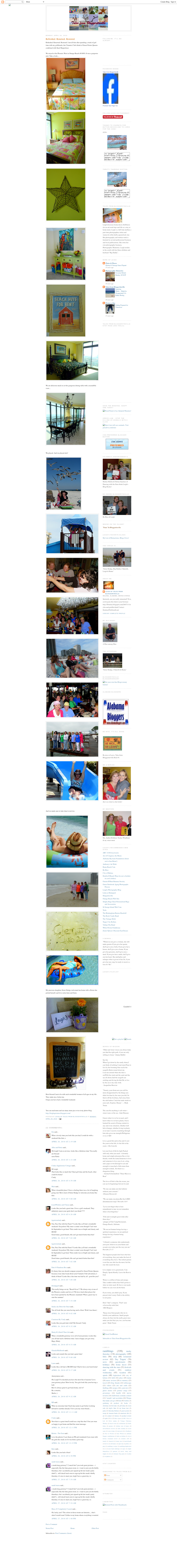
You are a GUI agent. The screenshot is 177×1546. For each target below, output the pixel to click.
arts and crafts (121, 1385)
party (104, 1411)
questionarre (120, 1362)
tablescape (127, 1383)
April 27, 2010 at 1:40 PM (64, 1518)
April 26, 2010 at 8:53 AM (64, 1344)
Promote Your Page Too (110, 105)
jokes (121, 1378)
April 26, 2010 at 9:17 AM (64, 1370)
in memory (124, 1380)
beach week (113, 1423)
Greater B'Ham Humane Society (114, 881)
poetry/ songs (122, 1390)
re (105, 1449)
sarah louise (56, 1462)
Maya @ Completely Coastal (62, 1509)
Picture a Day (110, 303)
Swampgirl (55, 1286)
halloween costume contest (121, 1395)
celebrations (122, 1423)
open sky (120, 1444)
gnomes (111, 1426)
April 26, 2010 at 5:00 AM (64, 1199)
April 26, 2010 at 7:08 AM (64, 1280)
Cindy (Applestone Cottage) (61, 1165)
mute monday (121, 1428)
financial (111, 1441)
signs (123, 1449)
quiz (106, 1418)
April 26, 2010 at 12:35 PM (64, 1443)
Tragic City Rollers (109, 922)
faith (113, 1378)
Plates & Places (111, 263)
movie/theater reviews (109, 1428)
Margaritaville (108, 895)
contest (109, 1416)
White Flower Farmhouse (111, 928)
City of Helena (108, 873)
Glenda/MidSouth (58, 1350)
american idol (125, 1413)
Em (53, 1132)
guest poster (125, 1411)
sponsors (115, 1451)
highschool (117, 1375)
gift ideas (122, 1406)
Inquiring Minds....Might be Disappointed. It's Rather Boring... (121, 292)
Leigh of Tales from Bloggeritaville (114, 592)
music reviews (111, 1380)
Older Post (95, 1528)
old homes (113, 1444)
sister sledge (111, 1431)
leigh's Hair (112, 1408)
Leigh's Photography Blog (112, 890)
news (105, 1362)
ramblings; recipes (112, 1446)
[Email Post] (60, 1119)
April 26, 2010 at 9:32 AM (64, 1396)
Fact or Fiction (109, 1433)
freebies (126, 1401)
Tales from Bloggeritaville (110, 72)
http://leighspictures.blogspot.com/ (58, 1113)
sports (105, 1375)
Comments (110, 1480)
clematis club (125, 1439)
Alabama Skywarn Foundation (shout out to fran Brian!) (116, 859)
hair (120, 1400)
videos (109, 1385)
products (116, 1403)
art (103, 1416)
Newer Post (50, 1528)
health (118, 1393)
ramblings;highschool (125, 1446)
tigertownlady (56, 1220)
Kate (53, 1449)
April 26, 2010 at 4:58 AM (64, 1180)
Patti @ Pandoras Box (59, 1267)
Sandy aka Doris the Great (61, 1306)
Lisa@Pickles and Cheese (61, 1205)
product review (126, 1416)
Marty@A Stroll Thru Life (61, 1332)
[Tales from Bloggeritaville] (110, 103)
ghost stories (107, 1390)
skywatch (119, 1431)
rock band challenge (114, 1449)
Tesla (104, 910)
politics (127, 1444)
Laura (54, 1363)
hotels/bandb (127, 1441)
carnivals (125, 1388)
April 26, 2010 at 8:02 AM (64, 1313)
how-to (106, 1444)
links (105, 1356)
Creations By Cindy (59, 1319)
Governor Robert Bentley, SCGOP (120, 274)
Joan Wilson (120, 1433)
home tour (119, 1441)
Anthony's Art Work (110, 864)
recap (104, 1413)
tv (111, 1418)
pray (104, 1446)
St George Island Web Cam (112, 907)
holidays (106, 1364)
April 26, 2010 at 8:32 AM (64, 1326)
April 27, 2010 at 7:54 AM (64, 1479)
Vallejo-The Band (109, 925)
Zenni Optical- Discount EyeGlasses (115, 930)
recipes (115, 1388)
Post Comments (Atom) (63, 1533)
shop (115, 1356)
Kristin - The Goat (58, 1433)
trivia (110, 1454)
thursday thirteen (114, 1411)
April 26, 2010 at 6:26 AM (64, 1214)
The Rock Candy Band (111, 916)
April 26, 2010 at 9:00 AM (64, 1357)
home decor (121, 1364)
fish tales (114, 1406)
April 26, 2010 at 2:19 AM (64, 1141)
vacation (122, 1372)
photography (121, 1354)
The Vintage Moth (109, 919)
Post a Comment (51, 1524)
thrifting (106, 1388)
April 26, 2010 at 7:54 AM (64, 1301)
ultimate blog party (119, 1454)
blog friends (115, 1383)
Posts (108, 1475)
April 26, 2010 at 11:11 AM (64, 1412)
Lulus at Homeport (109, 893)
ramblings (108, 1351)
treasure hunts (113, 1413)
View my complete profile (114, 613)
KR (53, 1402)
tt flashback (128, 1431)
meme (129, 1378)
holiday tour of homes (122, 1426)
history (117, 1416)
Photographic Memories (114, 270)
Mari (53, 1186)
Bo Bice (105, 870)
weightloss (107, 1456)
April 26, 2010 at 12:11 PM (64, 1427)
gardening (106, 1403)
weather (129, 1454)
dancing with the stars (111, 1367)
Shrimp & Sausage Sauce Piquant (115, 265)
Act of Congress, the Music (112, 856)
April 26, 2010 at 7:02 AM (64, 1238)
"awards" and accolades (114, 1398)
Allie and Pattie (57, 1147)
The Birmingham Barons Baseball (114, 913)
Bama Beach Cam (109, 867)
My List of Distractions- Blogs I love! (116, 538)
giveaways (106, 1393)
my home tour (124, 1408)
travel (105, 1383)
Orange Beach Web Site (111, 898)
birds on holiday (121, 1436)
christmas (106, 1406)
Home (72, 1528)
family (104, 1441)
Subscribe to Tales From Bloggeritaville (117, 1338)
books (126, 1403)
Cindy (54, 1418)
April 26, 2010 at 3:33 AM (64, 1160)
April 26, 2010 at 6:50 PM (64, 1456)
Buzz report (118, 1418)
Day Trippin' (120, 1359)
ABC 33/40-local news (111, 853)
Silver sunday (113, 1421)
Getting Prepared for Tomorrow (121, 306)
